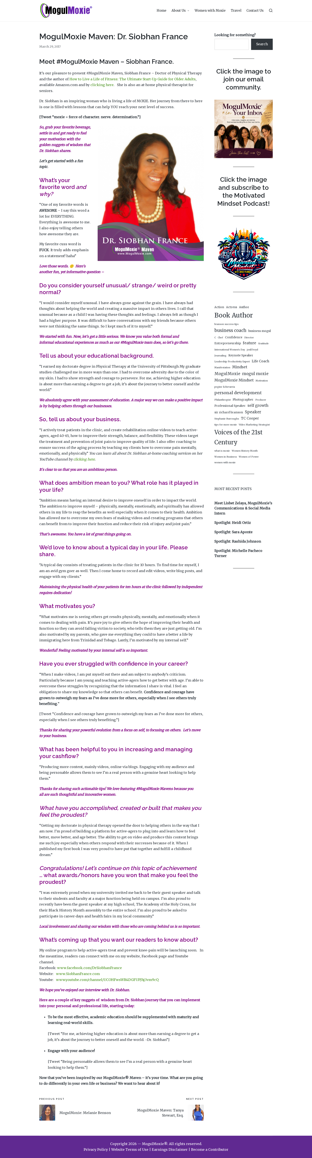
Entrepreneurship (227, 343)
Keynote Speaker (240, 355)
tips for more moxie (225, 424)
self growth (257, 405)
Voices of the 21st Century (238, 437)
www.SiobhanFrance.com (78, 974)
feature (249, 343)
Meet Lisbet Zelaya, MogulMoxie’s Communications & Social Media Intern (243, 508)
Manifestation (222, 367)
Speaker (253, 412)
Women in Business (225, 456)
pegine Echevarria (224, 387)
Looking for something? (235, 35)
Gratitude (263, 343)
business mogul (259, 331)
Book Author (233, 315)
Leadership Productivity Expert (232, 361)
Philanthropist (222, 399)
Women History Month (245, 450)
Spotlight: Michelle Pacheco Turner (238, 553)
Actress (231, 307)
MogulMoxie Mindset (234, 380)
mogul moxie (255, 373)
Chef (220, 337)
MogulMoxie (227, 373)
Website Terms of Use (129, 1149)
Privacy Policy (96, 1149)
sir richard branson (228, 412)
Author (244, 307)
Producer (260, 399)
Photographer (243, 399)
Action (219, 307)
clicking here (102, 85)
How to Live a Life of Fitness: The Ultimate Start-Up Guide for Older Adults (132, 79)
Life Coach (260, 361)
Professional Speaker (230, 406)
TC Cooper (250, 418)
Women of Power (249, 456)
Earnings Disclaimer (170, 1149)
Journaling (220, 355)
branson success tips (226, 324)
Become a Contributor (209, 1149)
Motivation (262, 380)
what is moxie (222, 450)
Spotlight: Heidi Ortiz (232, 522)
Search (262, 44)
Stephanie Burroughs (226, 418)
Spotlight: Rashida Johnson (237, 541)
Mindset (239, 367)
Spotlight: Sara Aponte (233, 532)
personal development (238, 392)
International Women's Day (229, 349)
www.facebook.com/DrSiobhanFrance (89, 968)
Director (249, 337)
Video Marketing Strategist (254, 424)
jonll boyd (252, 349)
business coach (230, 330)
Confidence (233, 337)
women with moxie (225, 462)
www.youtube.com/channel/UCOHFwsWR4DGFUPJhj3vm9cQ (107, 980)
